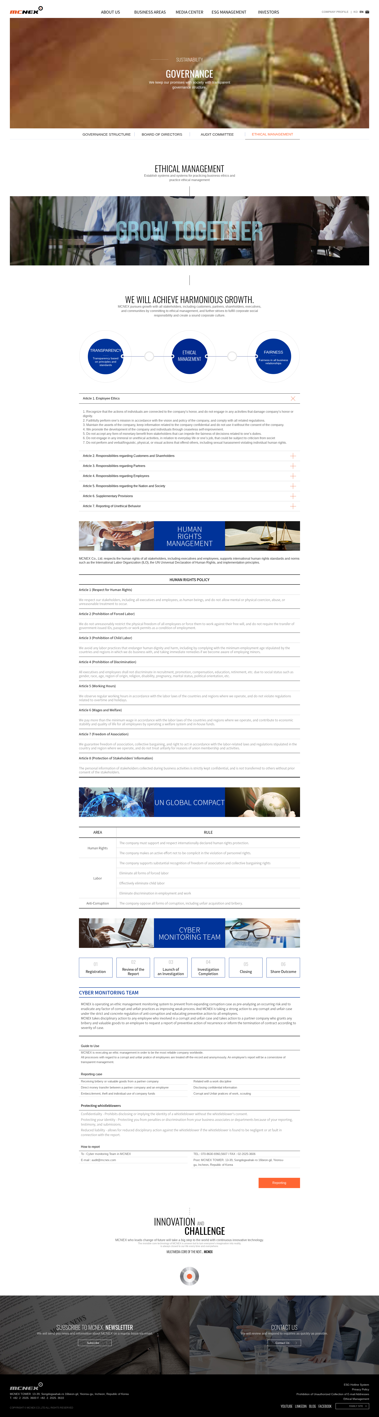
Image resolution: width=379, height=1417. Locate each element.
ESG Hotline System (356, 1384)
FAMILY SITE (356, 1406)
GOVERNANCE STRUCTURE (107, 134)
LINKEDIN (301, 1406)
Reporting (279, 1183)
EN (361, 11)
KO (356, 11)
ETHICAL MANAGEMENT (272, 134)
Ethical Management (356, 1398)
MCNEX (26, 10)
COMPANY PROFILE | (337, 11)
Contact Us (282, 1342)
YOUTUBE (287, 1406)
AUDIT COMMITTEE (217, 134)
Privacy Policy (360, 1389)
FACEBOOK (325, 1406)
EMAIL (367, 12)
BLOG (312, 1406)
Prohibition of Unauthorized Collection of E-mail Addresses (332, 1394)
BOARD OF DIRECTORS (162, 134)
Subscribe (93, 1342)
